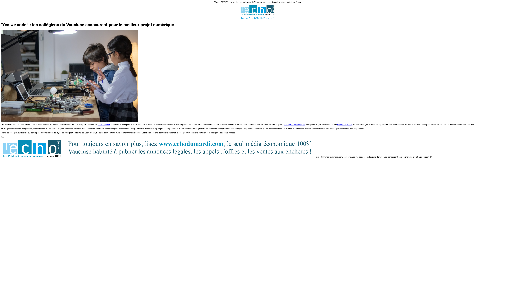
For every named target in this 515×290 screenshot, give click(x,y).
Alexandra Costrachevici (294, 125)
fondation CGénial (344, 125)
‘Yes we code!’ (104, 125)
